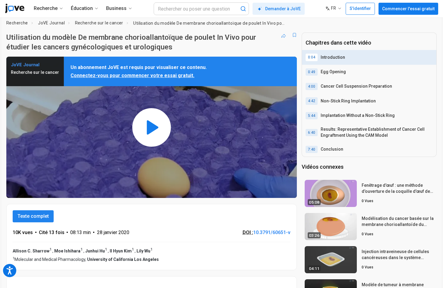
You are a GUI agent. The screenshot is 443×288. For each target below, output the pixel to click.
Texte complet (33, 216)
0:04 (311, 57)
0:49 (311, 72)
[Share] (283, 35)
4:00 (311, 86)
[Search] (243, 9)
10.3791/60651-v (272, 232)
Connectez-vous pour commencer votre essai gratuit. (132, 75)
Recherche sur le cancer (99, 22)
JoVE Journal (51, 22)
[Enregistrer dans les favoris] (294, 35)
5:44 (311, 116)
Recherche (17, 22)
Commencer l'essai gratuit (408, 8)
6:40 (311, 132)
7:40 (311, 149)
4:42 (311, 101)
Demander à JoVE (283, 8)
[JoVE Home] (14, 8)
